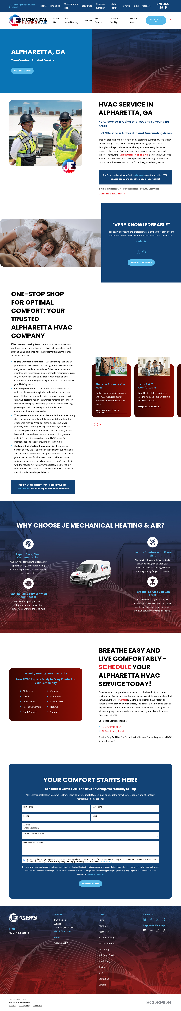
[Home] (28, 20)
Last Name (97, 807)
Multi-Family (105, 961)
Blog (136, 5)
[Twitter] (157, 919)
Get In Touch (22, 70)
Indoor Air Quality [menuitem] (115, 20)
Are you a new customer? (34, 834)
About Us (103, 925)
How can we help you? (33, 843)
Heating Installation (111, 726)
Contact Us (156, 20)
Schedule (115, 667)
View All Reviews (141, 262)
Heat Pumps (105, 949)
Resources (86, 5)
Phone (26, 816)
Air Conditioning (106, 937)
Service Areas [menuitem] (133, 20)
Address (26, 825)
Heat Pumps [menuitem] (98, 20)
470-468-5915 (163, 6)
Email (94, 816)
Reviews (126, 5)
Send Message (90, 883)
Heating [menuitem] (88, 20)
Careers (146, 5)
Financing (55, 5)
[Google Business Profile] (144, 919)
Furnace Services (107, 943)
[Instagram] (163, 919)
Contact (123, 699)
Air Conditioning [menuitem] (71, 20)
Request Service (148, 407)
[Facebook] (151, 919)
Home (43, 5)
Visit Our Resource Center (108, 411)
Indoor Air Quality (107, 955)
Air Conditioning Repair (113, 731)
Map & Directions (62, 931)
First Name (28, 807)
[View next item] (144, 252)
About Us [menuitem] (56, 20)
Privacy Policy (106, 861)
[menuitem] (12, 1005)
